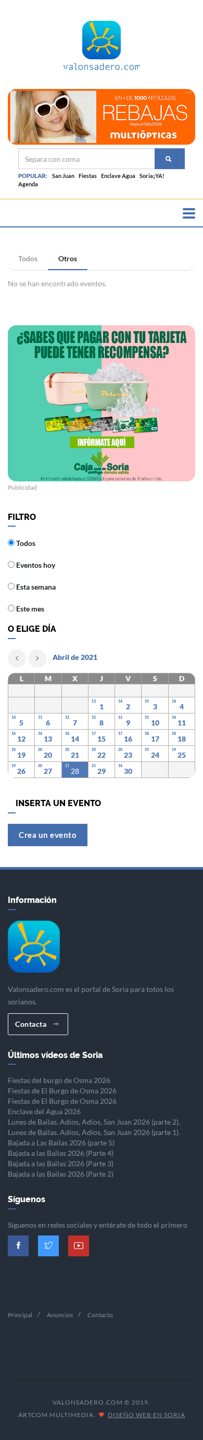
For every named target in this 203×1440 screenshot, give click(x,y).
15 (101, 738)
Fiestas (88, 175)
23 (128, 754)
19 (21, 754)
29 (101, 771)
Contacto (100, 1315)
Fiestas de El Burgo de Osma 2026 (62, 1090)
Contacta (31, 1024)
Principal (20, 1315)
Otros (67, 258)
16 (128, 738)
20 (48, 754)
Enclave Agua (118, 175)
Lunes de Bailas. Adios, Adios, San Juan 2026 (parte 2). (94, 1121)
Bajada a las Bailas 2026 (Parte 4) (60, 1153)
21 (75, 754)
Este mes (29, 608)
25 (181, 754)
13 (48, 738)
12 (21, 738)
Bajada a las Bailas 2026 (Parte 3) (60, 1163)
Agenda (28, 184)
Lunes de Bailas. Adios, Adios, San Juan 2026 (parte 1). (94, 1132)
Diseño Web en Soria (146, 1415)
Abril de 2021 (75, 657)
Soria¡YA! (151, 175)
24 (155, 754)
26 (21, 771)
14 (75, 738)
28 (75, 771)
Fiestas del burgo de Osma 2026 (59, 1080)
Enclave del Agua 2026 (44, 1111)
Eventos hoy (35, 564)
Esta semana (35, 586)
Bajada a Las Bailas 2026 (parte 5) (61, 1142)
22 (101, 754)
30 (128, 771)
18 (181, 738)
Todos (27, 258)
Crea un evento (48, 834)
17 (155, 738)
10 (155, 722)
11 (181, 722)
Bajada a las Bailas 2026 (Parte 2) (60, 1173)
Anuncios (60, 1315)
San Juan (63, 175)
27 (48, 771)
